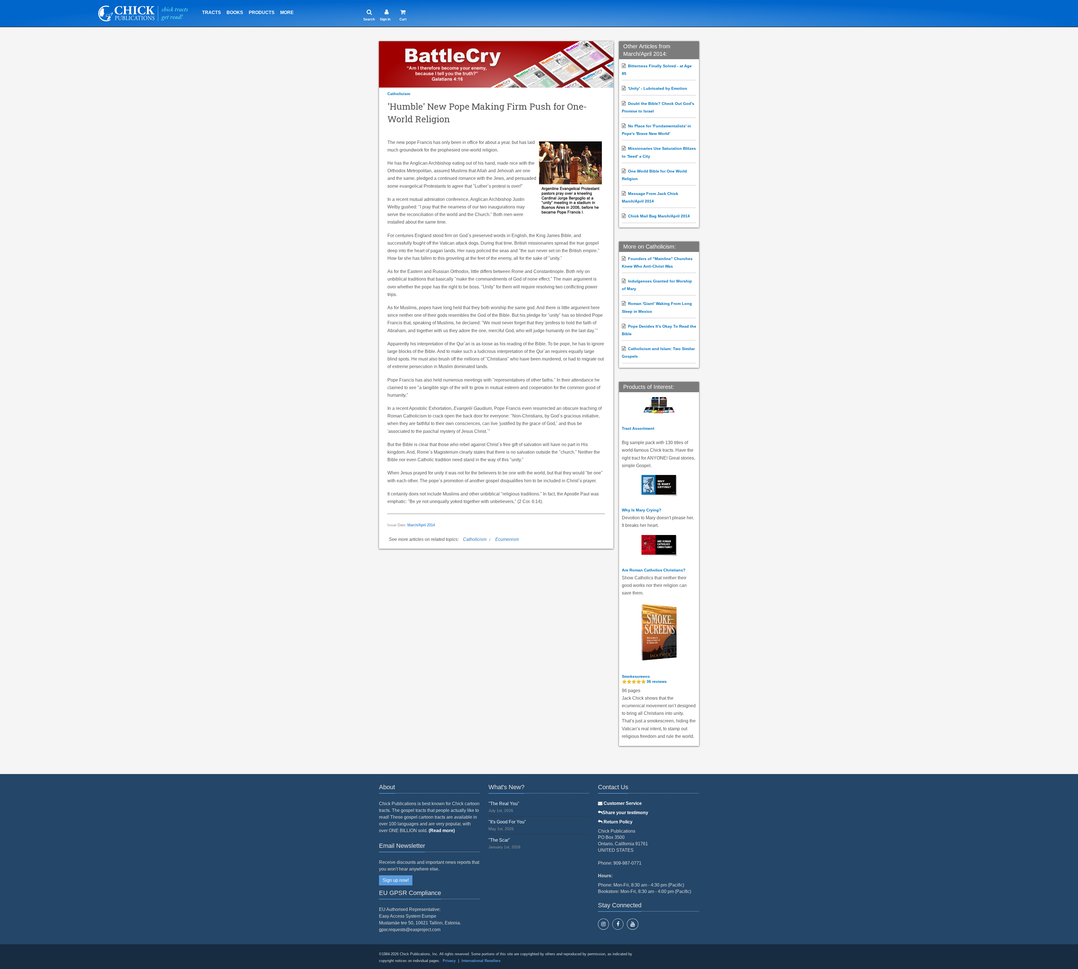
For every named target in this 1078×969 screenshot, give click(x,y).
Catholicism (398, 93)
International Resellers (481, 961)
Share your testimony (625, 812)
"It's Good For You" (507, 821)
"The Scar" (499, 840)
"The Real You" (503, 803)
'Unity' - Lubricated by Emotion (657, 88)
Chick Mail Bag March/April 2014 (659, 216)
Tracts (211, 12)
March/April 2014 (421, 525)
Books (235, 12)
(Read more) (442, 830)
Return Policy (617, 821)
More (287, 12)
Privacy (449, 961)
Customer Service (622, 803)
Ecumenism (507, 539)
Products (262, 12)
